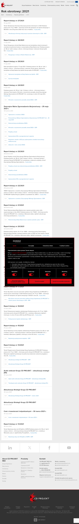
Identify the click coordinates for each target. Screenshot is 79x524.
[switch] (31, 274)
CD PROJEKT (7, 5)
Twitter (29, 447)
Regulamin (27, 506)
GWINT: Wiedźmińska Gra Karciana (28, 477)
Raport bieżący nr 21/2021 (14, 205)
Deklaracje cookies (72, 507)
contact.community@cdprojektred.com (66, 480)
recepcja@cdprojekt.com (47, 472)
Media (62, 5)
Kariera (67, 5)
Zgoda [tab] (14, 245)
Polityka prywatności (7, 507)
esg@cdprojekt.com (61, 475)
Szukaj (77, 5)
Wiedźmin (23, 474)
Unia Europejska (71, 1)
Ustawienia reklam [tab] (48, 245)
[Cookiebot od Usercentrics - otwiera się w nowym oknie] (14, 241)
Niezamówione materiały (60, 507)
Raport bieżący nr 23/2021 (14, 151)
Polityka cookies (18, 507)
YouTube (69, 447)
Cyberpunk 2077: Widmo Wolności (27, 462)
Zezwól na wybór (39, 281)
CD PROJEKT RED (49, 1)
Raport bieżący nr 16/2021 (14, 306)
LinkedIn (10, 447)
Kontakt (72, 5)
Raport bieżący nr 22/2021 (14, 186)
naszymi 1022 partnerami (19, 252)
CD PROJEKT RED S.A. (46, 461)
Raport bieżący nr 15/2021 (14, 326)
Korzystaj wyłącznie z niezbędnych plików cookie (18, 281)
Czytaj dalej (37, 29)
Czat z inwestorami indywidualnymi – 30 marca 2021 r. (25, 411)
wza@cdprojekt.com (61, 470)
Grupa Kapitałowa (26, 5)
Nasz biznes (36, 5)
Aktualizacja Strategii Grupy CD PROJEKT (20, 390)
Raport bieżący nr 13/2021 (14, 424)
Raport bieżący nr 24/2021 (14, 85)
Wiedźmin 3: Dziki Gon (27, 468)
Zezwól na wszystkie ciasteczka (61, 281)
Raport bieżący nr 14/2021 (14, 345)
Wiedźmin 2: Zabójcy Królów (26, 471)
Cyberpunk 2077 (25, 465)
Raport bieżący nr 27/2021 (14, 21)
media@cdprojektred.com (63, 463)
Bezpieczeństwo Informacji (45, 507)
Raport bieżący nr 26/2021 (14, 40)
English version (60, 1)
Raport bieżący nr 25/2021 (14, 61)
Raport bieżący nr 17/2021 (14, 287)
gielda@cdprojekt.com (62, 465)
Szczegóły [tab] (31, 245)
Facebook (49, 447)
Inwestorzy (43, 5)
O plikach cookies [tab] (64, 245)
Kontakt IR (34, 507)
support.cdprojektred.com (46, 477)
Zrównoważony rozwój (53, 5)
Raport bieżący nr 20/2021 (14, 226)
